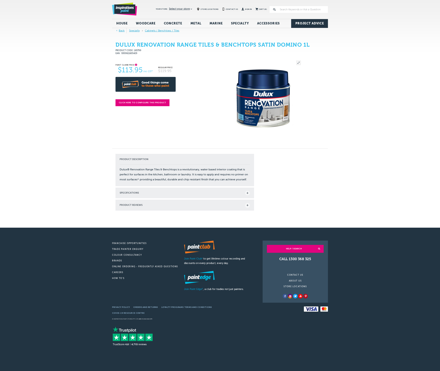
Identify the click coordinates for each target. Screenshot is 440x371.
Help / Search (294, 248)
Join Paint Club (193, 258)
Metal (195, 23)
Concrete (173, 23)
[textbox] (303, 9)
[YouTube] (300, 296)
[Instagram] (290, 296)
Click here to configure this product (142, 102)
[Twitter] (295, 296)
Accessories (268, 23)
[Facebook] (285, 296)
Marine (216, 23)
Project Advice (309, 23)
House (122, 23)
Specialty (240, 23)
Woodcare (146, 23)
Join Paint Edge (193, 289)
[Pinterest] (305, 296)
